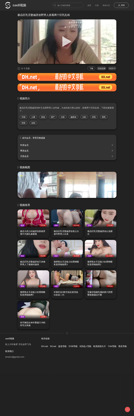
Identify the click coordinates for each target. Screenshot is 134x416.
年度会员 (24, 145)
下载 (91, 68)
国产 (53, 117)
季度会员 (24, 150)
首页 (89, 5)
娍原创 (73, 117)
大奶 (63, 117)
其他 (43, 117)
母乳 (104, 117)
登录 (123, 5)
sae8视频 (19, 5)
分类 (97, 5)
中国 (23, 117)
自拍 (33, 123)
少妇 (84, 117)
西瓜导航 (122, 346)
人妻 (33, 117)
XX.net (53, 346)
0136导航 (73, 346)
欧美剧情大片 (99, 346)
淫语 (23, 123)
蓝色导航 (62, 346)
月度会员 (24, 156)
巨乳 (94, 117)
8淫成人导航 (85, 346)
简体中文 (106, 5)
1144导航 (112, 346)
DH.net (44, 346)
